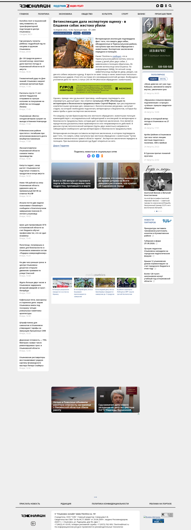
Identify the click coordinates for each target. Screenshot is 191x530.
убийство (86, 33)
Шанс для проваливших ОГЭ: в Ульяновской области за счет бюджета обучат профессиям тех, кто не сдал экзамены (33, 230)
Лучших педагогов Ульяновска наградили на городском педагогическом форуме (157, 252)
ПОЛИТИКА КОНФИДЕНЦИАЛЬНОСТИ (110, 503)
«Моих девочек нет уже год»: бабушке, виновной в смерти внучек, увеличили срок (157, 87)
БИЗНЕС (141, 14)
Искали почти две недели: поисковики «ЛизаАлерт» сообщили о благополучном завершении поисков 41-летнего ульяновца (32, 208)
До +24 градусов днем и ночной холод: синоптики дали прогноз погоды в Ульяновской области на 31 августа (32, 63)
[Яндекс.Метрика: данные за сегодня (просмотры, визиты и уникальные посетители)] (152, 517)
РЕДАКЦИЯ (66, 503)
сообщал (117, 56)
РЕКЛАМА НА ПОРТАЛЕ (160, 503)
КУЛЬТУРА (107, 14)
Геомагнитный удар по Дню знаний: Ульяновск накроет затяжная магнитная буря (32, 81)
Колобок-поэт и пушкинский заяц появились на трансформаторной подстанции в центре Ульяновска (32, 26)
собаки (77, 33)
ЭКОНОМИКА (65, 14)
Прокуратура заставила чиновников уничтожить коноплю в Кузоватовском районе (156, 232)
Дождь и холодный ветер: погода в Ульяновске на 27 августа (156, 121)
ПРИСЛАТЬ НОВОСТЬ (29, 503)
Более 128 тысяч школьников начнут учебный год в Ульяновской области (157, 277)
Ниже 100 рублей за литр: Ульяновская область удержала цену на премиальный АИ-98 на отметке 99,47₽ (31, 188)
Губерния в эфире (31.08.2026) (152, 242)
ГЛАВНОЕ (24, 14)
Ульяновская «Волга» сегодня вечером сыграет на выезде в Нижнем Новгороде (33, 119)
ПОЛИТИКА (43, 14)
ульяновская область (62, 33)
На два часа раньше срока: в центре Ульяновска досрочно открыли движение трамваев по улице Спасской (32, 267)
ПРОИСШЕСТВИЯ (163, 14)
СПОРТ (125, 14)
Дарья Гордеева (61, 145)
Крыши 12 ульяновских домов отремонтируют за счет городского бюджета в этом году (157, 265)
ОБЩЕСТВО (87, 14)
